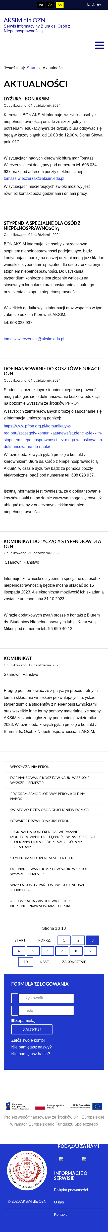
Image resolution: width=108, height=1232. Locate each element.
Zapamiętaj (25, 1020)
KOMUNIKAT (18, 658)
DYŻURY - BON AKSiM (26, 98)
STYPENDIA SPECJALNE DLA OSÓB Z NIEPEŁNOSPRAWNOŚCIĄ (42, 225)
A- (88, 5)
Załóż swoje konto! (28, 1040)
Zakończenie (74, 962)
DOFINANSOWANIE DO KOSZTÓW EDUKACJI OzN (52, 371)
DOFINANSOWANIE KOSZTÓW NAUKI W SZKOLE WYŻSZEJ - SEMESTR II (49, 871)
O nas (59, 1202)
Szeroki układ (77, 5)
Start (20, 940)
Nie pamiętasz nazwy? (31, 1047)
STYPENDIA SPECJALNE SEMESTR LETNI (42, 858)
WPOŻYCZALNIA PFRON (29, 767)
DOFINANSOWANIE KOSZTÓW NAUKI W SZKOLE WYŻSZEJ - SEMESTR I (49, 780)
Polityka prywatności (71, 1190)
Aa (41, 5)
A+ (99, 5)
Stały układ (71, 5)
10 (26, 962)
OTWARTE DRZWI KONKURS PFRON (40, 821)
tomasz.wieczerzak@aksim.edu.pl (34, 178)
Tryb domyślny (21, 5)
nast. (45, 962)
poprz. (44, 940)
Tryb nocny (30, 5)
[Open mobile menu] (99, 45)
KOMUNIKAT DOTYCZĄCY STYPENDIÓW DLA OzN (52, 544)
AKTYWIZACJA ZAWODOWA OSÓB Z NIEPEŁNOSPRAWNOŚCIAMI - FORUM (40, 903)
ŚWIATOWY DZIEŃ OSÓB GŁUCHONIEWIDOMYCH (50, 810)
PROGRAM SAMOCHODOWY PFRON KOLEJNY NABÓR (47, 796)
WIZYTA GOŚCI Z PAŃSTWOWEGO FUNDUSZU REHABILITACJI (47, 887)
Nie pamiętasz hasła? (30, 1054)
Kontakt (60, 1214)
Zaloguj (32, 1029)
